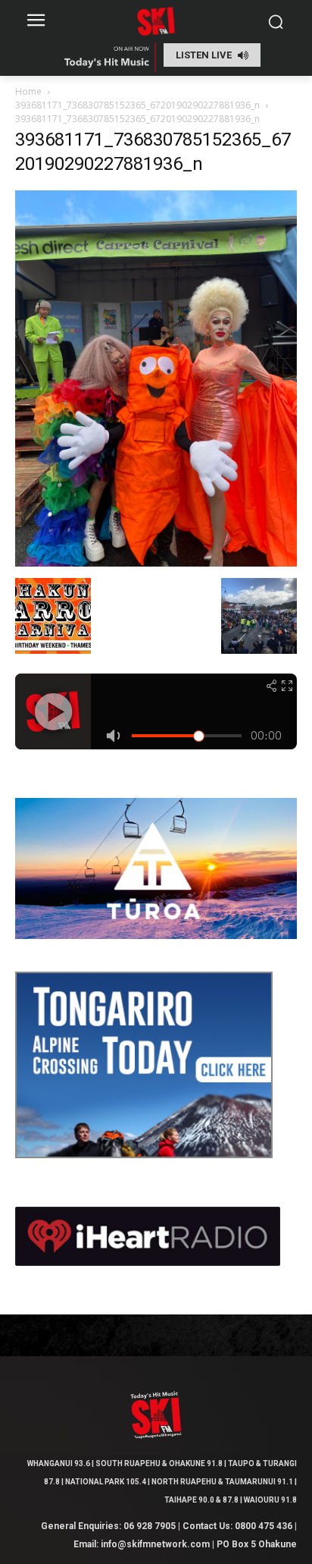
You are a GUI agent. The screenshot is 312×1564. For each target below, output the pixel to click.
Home (28, 91)
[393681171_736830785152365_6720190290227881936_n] (156, 562)
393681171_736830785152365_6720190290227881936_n (137, 105)
